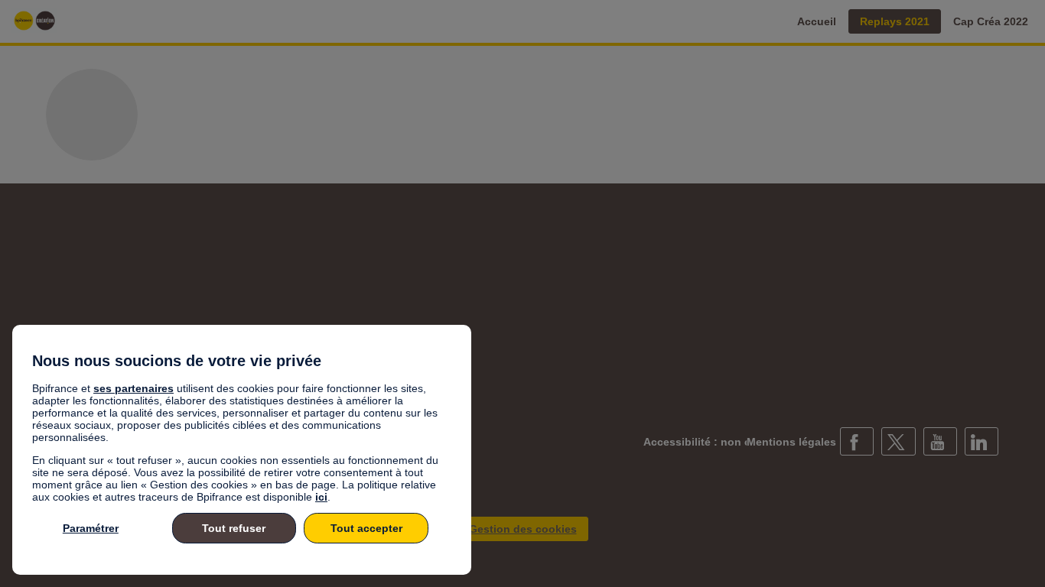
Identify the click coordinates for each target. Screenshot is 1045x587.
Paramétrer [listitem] (91, 528)
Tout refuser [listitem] (233, 528)
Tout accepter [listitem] (366, 528)
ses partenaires (133, 388)
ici (321, 497)
